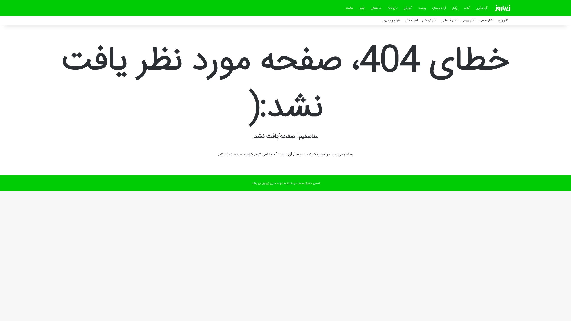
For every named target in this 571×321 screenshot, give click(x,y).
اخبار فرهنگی (429, 20)
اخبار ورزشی (468, 20)
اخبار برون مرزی (392, 20)
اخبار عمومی (486, 20)
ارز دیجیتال (439, 8)
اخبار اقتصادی (449, 20)
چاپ (362, 8)
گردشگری (481, 8)
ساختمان (376, 8)
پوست (422, 8)
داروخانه (393, 8)
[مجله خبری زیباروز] (503, 8)
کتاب (467, 8)
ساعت (349, 8)
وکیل (454, 8)
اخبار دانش (411, 20)
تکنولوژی (503, 20)
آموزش (408, 8)
